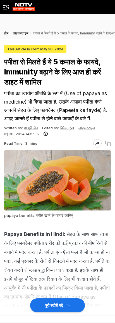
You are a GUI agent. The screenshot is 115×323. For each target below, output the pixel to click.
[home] (24, 5)
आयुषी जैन (31, 128)
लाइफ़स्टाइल (86, 128)
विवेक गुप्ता (67, 128)
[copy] (108, 143)
